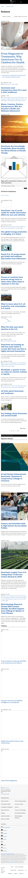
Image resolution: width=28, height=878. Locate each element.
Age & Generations (5, 816)
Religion (3, 813)
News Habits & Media (20, 813)
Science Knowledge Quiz (9, 780)
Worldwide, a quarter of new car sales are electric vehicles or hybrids (14, 371)
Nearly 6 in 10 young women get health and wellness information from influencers (13, 256)
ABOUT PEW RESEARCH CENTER (7, 854)
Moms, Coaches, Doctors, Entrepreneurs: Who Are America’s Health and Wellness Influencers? (12, 107)
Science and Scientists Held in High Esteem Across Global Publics (14, 525)
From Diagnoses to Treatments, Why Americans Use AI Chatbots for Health (12, 58)
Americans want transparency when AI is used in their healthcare (13, 90)
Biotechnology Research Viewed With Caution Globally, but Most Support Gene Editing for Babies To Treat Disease (12, 608)
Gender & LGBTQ (5, 819)
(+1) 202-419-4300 (5, 794)
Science (17, 807)
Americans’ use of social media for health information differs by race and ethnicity (13, 212)
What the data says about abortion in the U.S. (12, 328)
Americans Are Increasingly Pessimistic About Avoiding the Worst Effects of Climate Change (13, 149)
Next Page (23, 428)
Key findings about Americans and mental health (14, 414)
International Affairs (6, 804)
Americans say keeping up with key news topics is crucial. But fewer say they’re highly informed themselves (13, 347)
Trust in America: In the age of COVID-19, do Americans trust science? (13, 662)
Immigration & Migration (7, 807)
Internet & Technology (20, 810)
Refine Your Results (5, 195)
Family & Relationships (20, 801)
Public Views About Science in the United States (12, 742)
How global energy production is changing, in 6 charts (14, 233)
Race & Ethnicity (5, 810)
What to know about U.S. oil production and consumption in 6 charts (13, 306)
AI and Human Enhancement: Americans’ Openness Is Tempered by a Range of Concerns (13, 477)
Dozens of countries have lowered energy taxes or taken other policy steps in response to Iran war (12, 280)
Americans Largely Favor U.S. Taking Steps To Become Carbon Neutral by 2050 (13, 574)
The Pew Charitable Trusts (11, 862)
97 (18, 430)
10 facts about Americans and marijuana (12, 392)
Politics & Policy (5, 801)
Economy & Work (19, 804)
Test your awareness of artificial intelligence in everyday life (11, 701)
